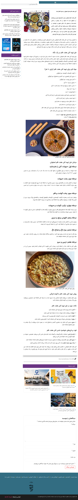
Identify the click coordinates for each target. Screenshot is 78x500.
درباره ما (13, 477)
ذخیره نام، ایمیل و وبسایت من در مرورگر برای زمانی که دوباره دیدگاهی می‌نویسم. (54, 463)
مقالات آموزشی (32, 477)
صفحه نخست (74, 477)
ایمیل (73, 450)
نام (74, 444)
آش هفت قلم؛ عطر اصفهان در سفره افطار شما (66, 11)
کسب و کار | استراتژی (44, 477)
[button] (55, 2)
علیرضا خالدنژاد (8, 497)
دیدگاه (73, 424)
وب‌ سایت (72, 457)
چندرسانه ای (25, 477)
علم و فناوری (61, 477)
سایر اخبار (18, 477)
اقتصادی (68, 477)
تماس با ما (7, 477)
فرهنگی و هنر (54, 477)
